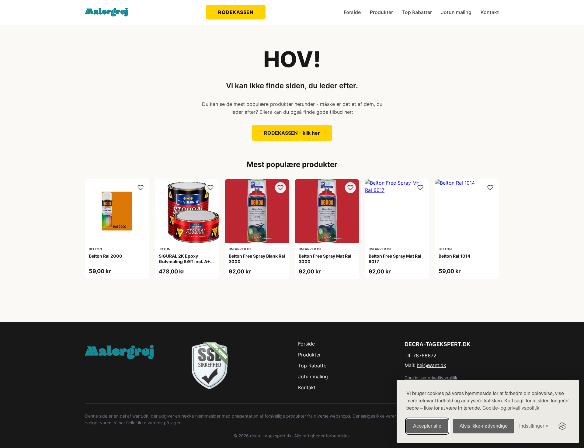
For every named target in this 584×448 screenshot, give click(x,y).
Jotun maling (456, 12)
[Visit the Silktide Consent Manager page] (562, 426)
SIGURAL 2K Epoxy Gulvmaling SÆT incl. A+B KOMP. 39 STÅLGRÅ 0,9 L (186, 261)
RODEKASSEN (235, 12)
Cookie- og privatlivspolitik (431, 377)
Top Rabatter (417, 12)
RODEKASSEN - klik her (292, 133)
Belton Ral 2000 (105, 256)
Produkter (381, 12)
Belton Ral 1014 (454, 256)
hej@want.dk (431, 365)
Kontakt (490, 12)
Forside (352, 12)
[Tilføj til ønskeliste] (140, 187)
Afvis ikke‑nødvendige (484, 426)
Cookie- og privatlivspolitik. (511, 407)
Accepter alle (427, 426)
